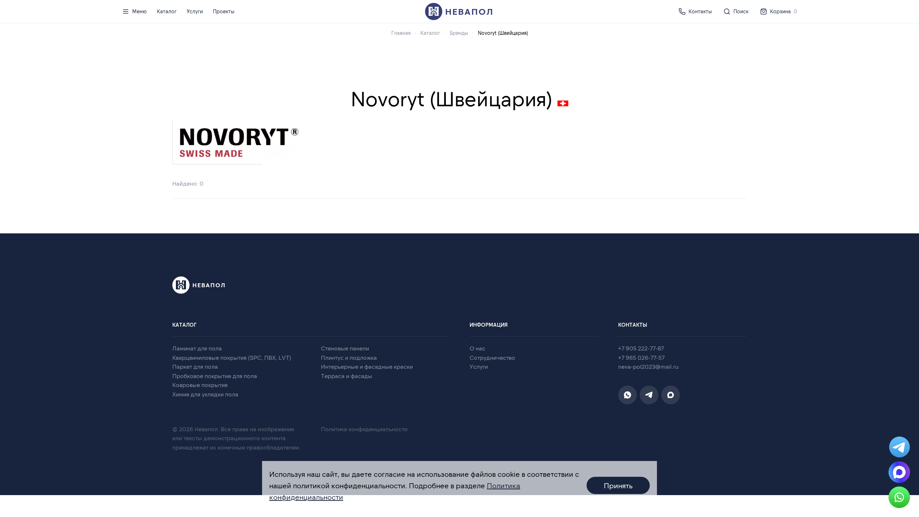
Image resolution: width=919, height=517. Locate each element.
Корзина (783, 11)
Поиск (740, 11)
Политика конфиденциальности (364, 428)
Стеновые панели (345, 348)
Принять (618, 485)
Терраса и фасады (346, 375)
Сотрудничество (492, 357)
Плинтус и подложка (349, 357)
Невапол (469, 11)
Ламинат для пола (197, 348)
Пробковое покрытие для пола (214, 375)
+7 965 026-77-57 (641, 357)
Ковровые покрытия (200, 384)
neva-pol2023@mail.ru (648, 366)
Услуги (195, 11)
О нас (477, 348)
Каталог (167, 11)
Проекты (223, 11)
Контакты (700, 11)
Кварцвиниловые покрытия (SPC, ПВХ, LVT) (231, 357)
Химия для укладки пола (205, 394)
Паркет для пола (195, 366)
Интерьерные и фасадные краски (367, 366)
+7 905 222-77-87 (641, 348)
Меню (139, 11)
